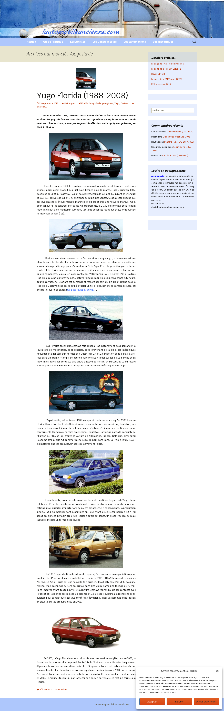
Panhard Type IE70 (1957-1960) (179, 141)
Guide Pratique (53, 41)
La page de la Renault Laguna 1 (166, 68)
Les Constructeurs (104, 41)
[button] (217, 671)
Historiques (69, 103)
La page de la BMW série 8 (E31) (166, 78)
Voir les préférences (206, 701)
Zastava (124, 103)
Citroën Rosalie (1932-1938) (180, 131)
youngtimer (107, 103)
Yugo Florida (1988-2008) (82, 95)
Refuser (179, 701)
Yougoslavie (95, 103)
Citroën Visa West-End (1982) (177, 136)
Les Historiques (163, 41)
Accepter (152, 701)
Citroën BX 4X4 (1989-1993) (175, 155)
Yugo (116, 103)
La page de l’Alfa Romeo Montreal (167, 63)
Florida (84, 103)
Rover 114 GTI (158, 73)
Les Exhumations (135, 41)
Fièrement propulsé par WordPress (112, 704)
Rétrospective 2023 (161, 84)
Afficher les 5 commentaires (53, 689)
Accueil (31, 41)
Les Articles (77, 41)
